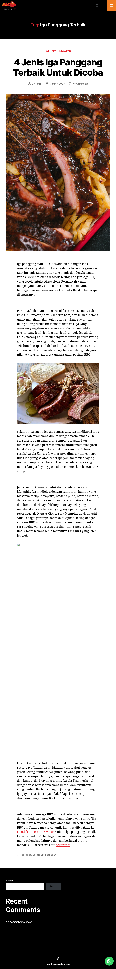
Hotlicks (50, 51)
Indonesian (50, 854)
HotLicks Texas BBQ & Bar (35, 832)
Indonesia (65, 51)
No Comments (80, 83)
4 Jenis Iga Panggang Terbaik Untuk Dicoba (58, 67)
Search (9, 880)
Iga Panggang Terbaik (32, 854)
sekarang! (63, 845)
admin (38, 83)
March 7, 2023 (57, 83)
